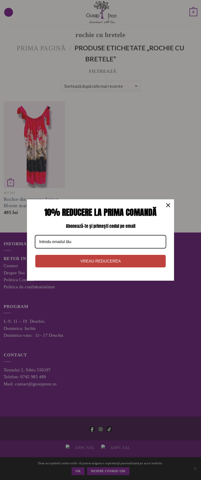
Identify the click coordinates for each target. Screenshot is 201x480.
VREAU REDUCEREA (100, 261)
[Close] (168, 205)
